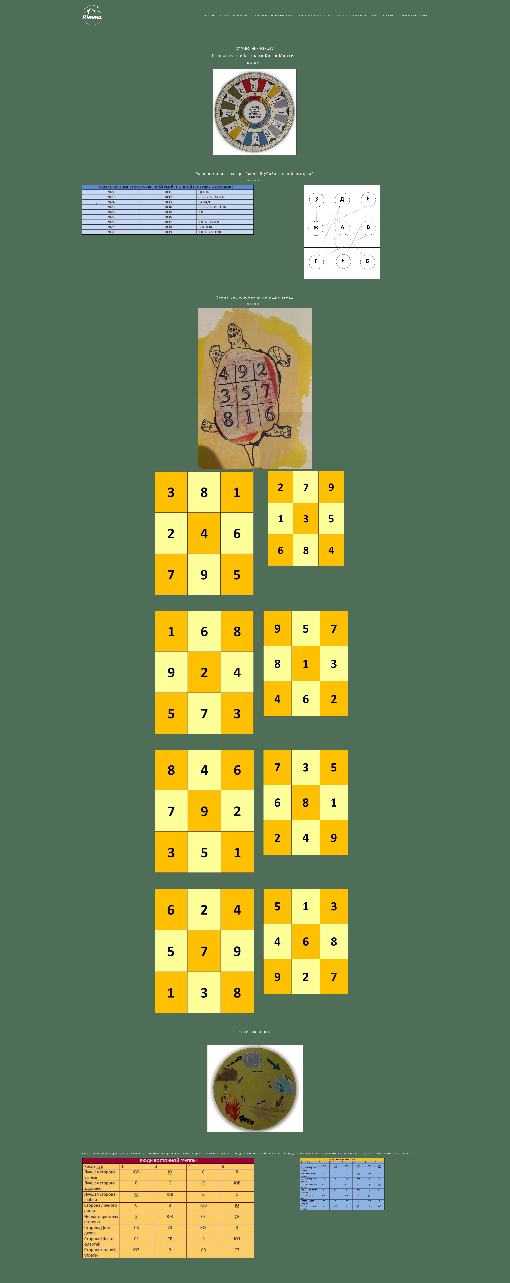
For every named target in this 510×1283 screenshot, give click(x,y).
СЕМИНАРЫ (359, 15)
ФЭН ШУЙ (342, 15)
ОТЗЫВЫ (388, 15)
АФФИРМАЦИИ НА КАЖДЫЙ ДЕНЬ (272, 15)
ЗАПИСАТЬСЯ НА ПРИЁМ (413, 15)
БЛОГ (375, 15)
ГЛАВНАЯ (209, 15)
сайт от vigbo (255, 1277)
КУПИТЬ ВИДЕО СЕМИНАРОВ (315, 15)
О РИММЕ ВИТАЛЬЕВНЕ (234, 15)
